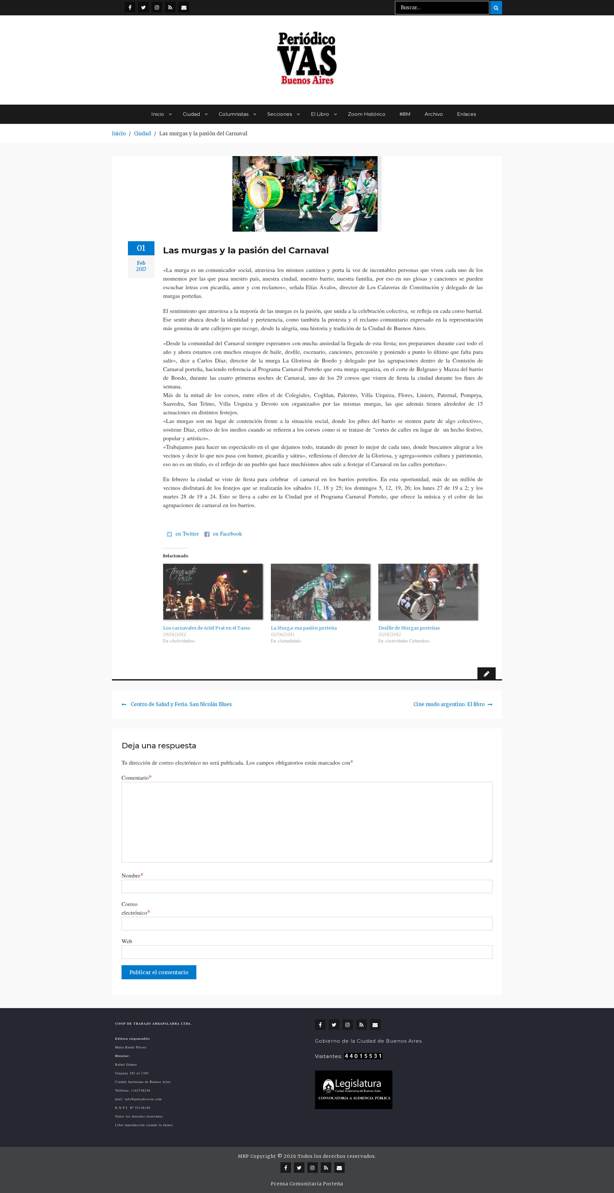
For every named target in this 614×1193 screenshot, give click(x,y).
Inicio (157, 114)
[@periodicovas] (130, 7)
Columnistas (233, 114)
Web (127, 941)
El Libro (320, 114)
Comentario (137, 777)
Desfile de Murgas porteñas (409, 628)
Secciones (279, 114)
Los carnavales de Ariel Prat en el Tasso (206, 628)
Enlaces (466, 114)
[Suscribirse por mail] (183, 7)
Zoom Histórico (366, 114)
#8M (405, 114)
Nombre (133, 875)
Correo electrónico (136, 908)
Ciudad (191, 114)
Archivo (434, 114)
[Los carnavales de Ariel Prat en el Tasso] (213, 593)
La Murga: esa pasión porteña (304, 628)
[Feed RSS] (170, 7)
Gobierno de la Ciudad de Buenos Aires (368, 1041)
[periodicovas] (157, 7)
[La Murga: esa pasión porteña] (321, 593)
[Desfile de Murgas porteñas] (429, 593)
